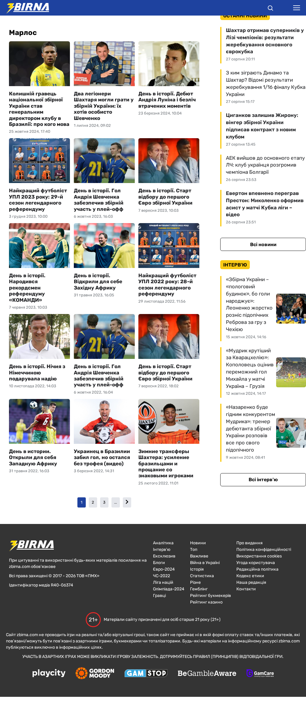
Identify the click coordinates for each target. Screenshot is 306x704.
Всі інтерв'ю (263, 479)
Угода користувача (255, 562)
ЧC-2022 (161, 575)
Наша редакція (251, 582)
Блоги (159, 562)
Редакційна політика (257, 569)
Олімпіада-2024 (168, 589)
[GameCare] (260, 673)
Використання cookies (259, 556)
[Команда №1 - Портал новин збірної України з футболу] (24, 7)
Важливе (199, 556)
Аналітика (163, 542)
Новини (198, 542)
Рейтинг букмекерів (210, 595)
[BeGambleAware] (207, 673)
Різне (195, 582)
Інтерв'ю (161, 549)
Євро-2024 (164, 569)
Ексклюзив (164, 556)
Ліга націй (163, 582)
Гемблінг (199, 589)
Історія (197, 569)
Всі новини (263, 244)
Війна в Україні (205, 562)
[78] (127, 502)
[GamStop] (146, 673)
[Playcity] (49, 673)
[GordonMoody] (95, 673)
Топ (193, 549)
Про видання (249, 542)
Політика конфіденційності (263, 549)
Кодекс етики (250, 575)
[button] (270, 9)
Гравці (159, 595)
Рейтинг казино (206, 602)
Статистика (202, 575)
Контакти (246, 589)
